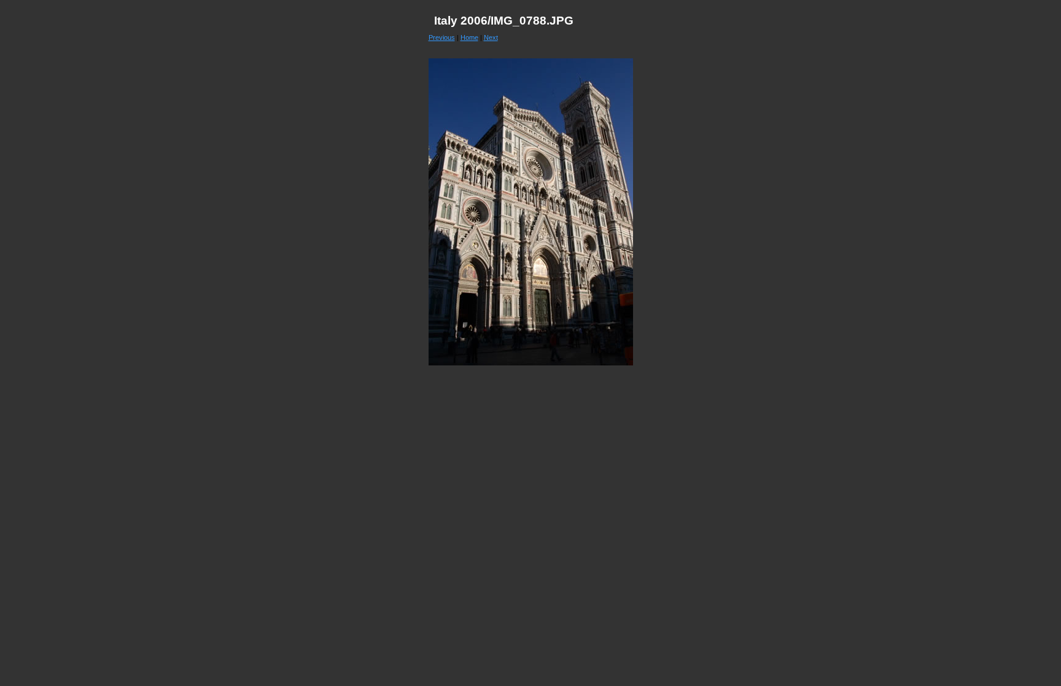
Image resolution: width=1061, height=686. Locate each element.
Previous (442, 37)
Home (469, 37)
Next (491, 37)
